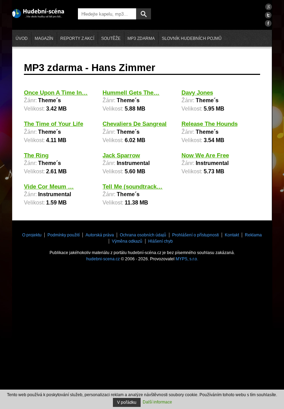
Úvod (22, 38)
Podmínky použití (63, 235)
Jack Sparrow (121, 155)
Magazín (44, 38)
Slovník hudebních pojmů (192, 38)
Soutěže (111, 38)
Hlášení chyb (160, 241)
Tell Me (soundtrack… (132, 186)
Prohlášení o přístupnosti (195, 235)
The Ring (36, 155)
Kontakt (232, 235)
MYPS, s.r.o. (187, 258)
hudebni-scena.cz (103, 258)
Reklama (253, 235)
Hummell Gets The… (131, 92)
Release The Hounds (209, 124)
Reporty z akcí (77, 38)
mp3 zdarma (141, 38)
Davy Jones (197, 92)
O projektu (32, 235)
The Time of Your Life (53, 124)
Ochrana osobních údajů (143, 235)
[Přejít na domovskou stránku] (38, 13)
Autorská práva (100, 235)
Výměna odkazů (127, 241)
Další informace (157, 402)
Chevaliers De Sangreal (135, 124)
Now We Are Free (205, 155)
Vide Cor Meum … (49, 186)
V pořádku (126, 402)
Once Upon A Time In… (56, 92)
